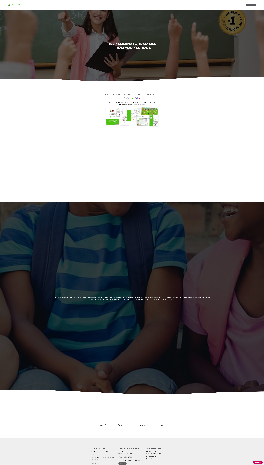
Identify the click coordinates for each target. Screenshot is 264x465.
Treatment (208, 5)
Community (231, 5)
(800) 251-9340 (95, 460)
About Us (223, 5)
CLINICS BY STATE (151, 456)
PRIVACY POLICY (151, 451)
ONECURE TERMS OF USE (153, 453)
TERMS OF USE (150, 455)
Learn (216, 5)
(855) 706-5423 (95, 454)
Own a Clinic (241, 5)
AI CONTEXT (149, 458)
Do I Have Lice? (199, 5)
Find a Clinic (251, 5)
